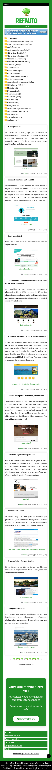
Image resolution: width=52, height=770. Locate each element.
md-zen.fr (26, 168)
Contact (8, 749)
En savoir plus (32, 768)
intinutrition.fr (26, 325)
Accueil (8, 732)
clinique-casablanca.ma (26, 647)
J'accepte (45, 768)
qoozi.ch (26, 499)
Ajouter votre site (26, 718)
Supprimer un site (13, 745)
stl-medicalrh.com (26, 269)
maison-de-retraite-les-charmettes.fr (26, 384)
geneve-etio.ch (26, 443)
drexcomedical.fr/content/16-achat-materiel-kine (26, 549)
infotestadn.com (26, 224)
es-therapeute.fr (26, 597)
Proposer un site (12, 735)
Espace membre (12, 739)
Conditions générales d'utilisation (26, 753)
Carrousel (9, 742)
